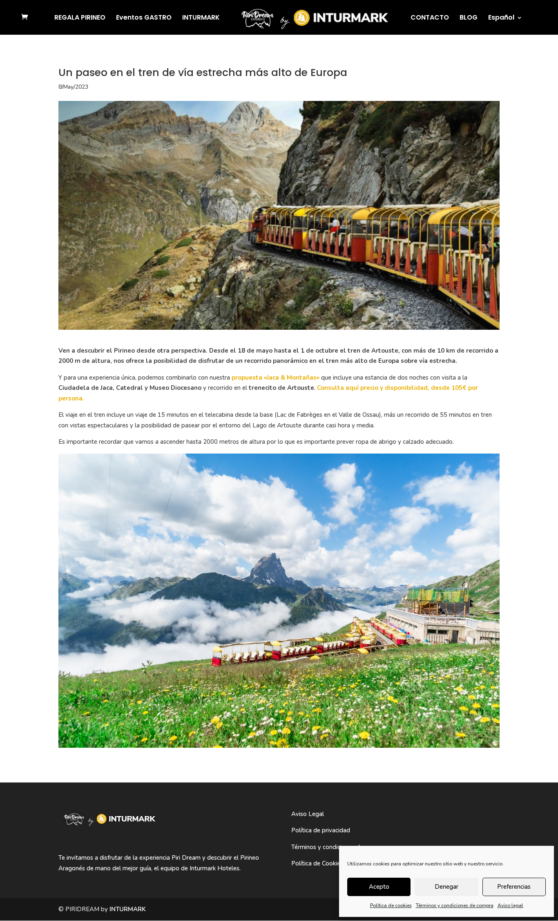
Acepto (379, 887)
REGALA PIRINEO (79, 18)
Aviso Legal (307, 814)
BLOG (469, 18)
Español (501, 18)
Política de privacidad (320, 830)
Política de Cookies (317, 863)
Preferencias (514, 887)
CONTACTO (430, 18)
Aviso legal (510, 905)
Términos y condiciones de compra (454, 905)
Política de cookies (391, 905)
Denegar (446, 887)
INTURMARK (201, 18)
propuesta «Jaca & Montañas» (276, 377)
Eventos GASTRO (144, 18)
